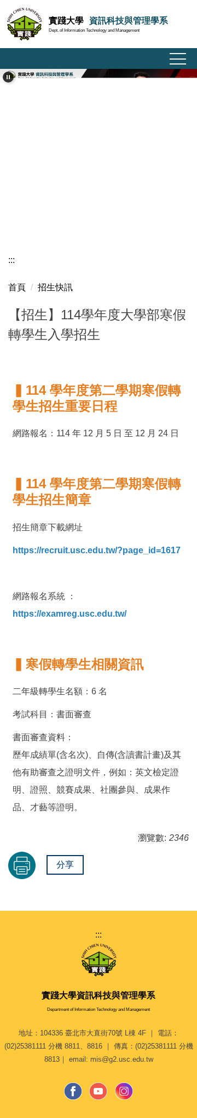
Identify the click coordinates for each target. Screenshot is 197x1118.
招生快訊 (55, 287)
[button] (8, 77)
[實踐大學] (99, 959)
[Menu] (178, 59)
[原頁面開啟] (98, 102)
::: (11, 260)
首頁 (17, 287)
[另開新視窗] (73, 1091)
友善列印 (22, 865)
